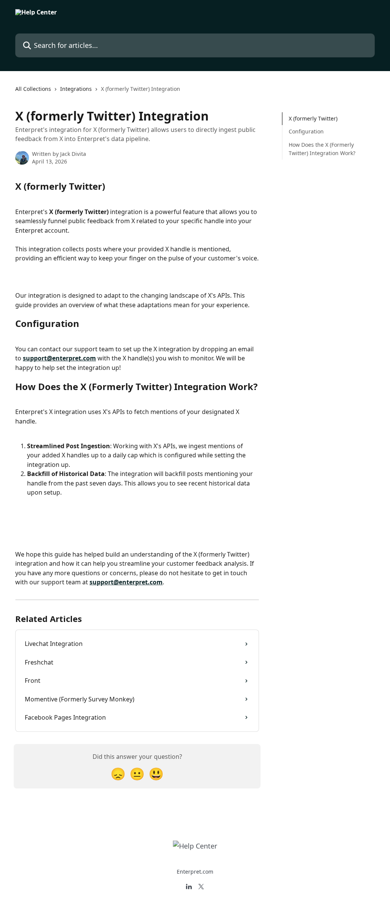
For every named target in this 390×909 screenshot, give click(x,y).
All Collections (33, 88)
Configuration (306, 131)
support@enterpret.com (59, 358)
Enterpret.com (195, 871)
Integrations (76, 88)
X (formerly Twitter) (313, 118)
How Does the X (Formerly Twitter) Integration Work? (322, 149)
